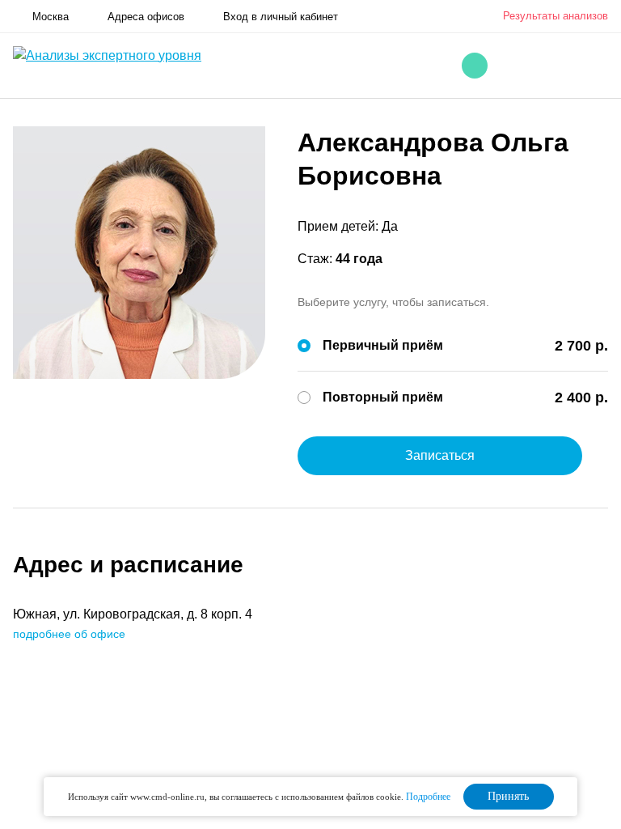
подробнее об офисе (69, 633)
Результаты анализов (555, 16)
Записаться (440, 455)
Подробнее (428, 796)
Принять (508, 796)
